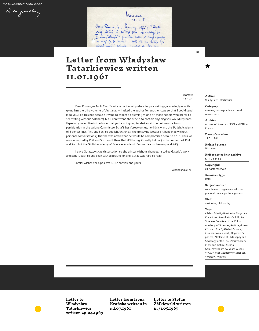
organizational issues (233, 189)
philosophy (224, 203)
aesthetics (210, 203)
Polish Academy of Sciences (229, 252)
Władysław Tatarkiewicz (218, 100)
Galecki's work (233, 229)
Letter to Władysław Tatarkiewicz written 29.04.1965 (84, 306)
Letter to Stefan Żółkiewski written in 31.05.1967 (172, 304)
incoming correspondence (220, 110)
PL (198, 52)
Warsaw (211, 256)
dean (245, 225)
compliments (212, 189)
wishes (222, 256)
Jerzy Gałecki (239, 241)
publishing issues (233, 193)
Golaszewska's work (218, 233)
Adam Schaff (214, 213)
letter (208, 179)
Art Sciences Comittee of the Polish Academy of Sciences (225, 221)
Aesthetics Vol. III (229, 217)
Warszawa (211, 148)
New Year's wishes (233, 249)
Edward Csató (214, 229)
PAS (209, 252)
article (235, 225)
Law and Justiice (216, 245)
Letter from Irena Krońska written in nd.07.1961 (128, 304)
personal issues (214, 193)
